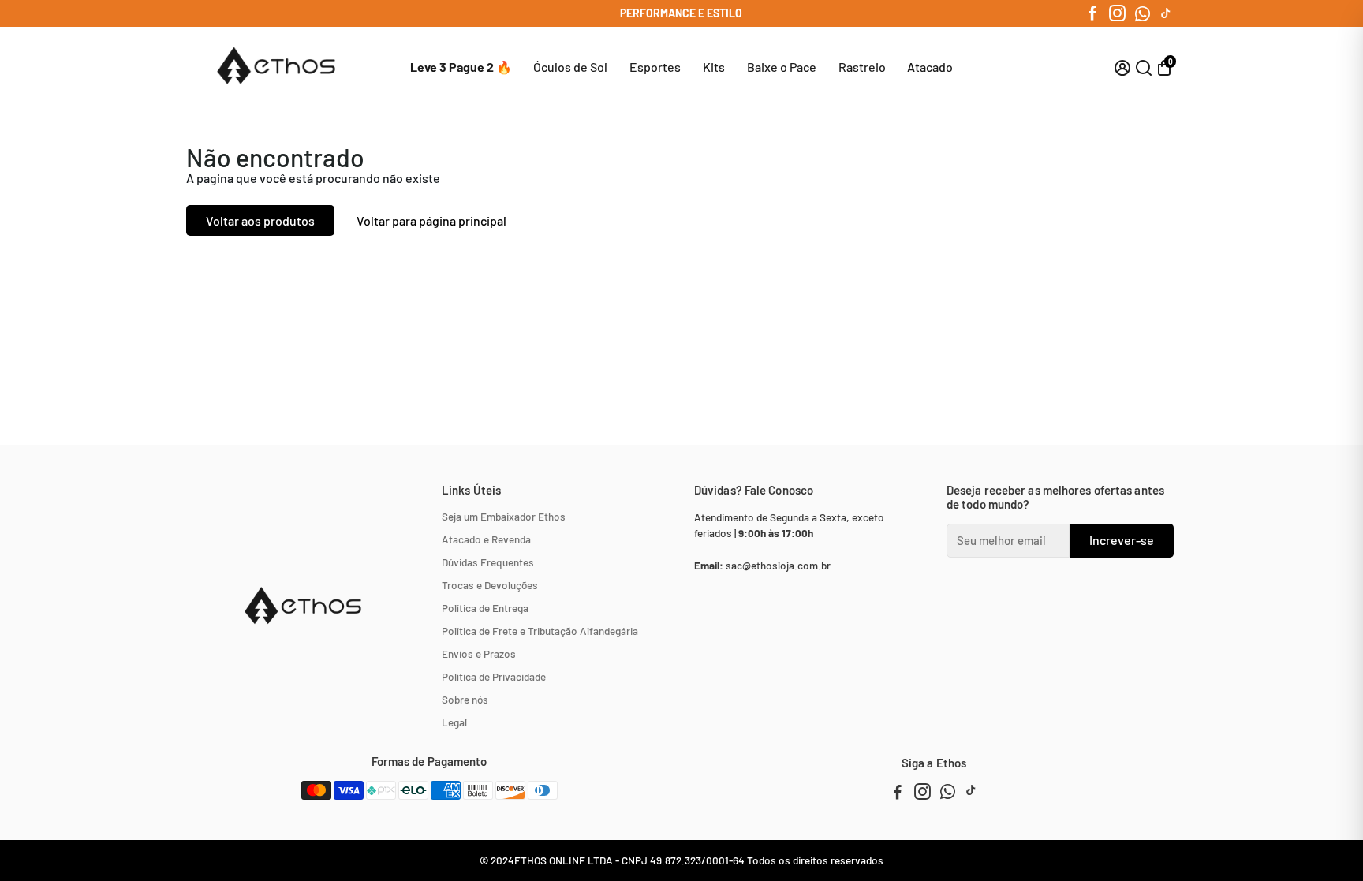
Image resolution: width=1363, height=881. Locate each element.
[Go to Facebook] (1092, 13)
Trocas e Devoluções (490, 585)
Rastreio (862, 66)
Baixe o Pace (781, 66)
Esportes (655, 66)
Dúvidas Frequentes (488, 562)
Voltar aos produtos (260, 220)
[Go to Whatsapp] (1142, 13)
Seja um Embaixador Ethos (504, 516)
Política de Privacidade (494, 676)
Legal (454, 722)
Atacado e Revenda (486, 539)
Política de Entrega (485, 607)
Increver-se (1121, 539)
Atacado (930, 66)
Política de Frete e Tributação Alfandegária (540, 630)
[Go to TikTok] (1166, 13)
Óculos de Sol (570, 66)
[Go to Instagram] (1117, 13)
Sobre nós (465, 699)
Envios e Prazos (479, 653)
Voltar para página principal (431, 220)
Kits (714, 66)
